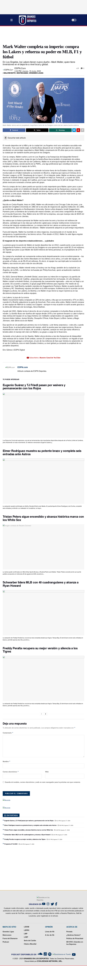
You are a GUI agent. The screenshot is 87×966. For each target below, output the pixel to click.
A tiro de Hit (49, 935)
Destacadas (22, 73)
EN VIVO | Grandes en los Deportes (74, 943)
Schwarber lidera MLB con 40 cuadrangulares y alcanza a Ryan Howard (41, 584)
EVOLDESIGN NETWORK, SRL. (49, 961)
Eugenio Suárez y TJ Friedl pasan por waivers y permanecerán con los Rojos (34, 386)
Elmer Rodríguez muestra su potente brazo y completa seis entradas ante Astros (42, 452)
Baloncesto (10, 73)
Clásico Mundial (30, 944)
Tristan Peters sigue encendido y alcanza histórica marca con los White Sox (43, 518)
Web (47, 772)
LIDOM (26, 927)
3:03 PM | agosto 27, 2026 (60, 834)
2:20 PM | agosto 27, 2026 (27, 844)
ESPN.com (20, 68)
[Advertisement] (44, 35)
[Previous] (41, 714)
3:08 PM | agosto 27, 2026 (62, 830)
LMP (25, 933)
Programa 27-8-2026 (11, 844)
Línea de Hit (49, 931)
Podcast (6, 942)
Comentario (8, 733)
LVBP (26, 937)
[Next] (45, 714)
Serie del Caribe (30, 940)
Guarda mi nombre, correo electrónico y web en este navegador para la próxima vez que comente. (43, 782)
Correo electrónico (11, 772)
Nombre (6, 761)
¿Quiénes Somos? (73, 935)
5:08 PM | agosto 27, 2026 (66, 825)
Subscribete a (44, 357)
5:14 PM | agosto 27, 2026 (63, 820)
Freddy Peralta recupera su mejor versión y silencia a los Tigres (40, 650)
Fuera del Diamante (10, 938)
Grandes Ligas (36, 73)
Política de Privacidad (74, 938)
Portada (69, 931)
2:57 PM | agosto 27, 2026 (55, 839)
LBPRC (26, 930)
